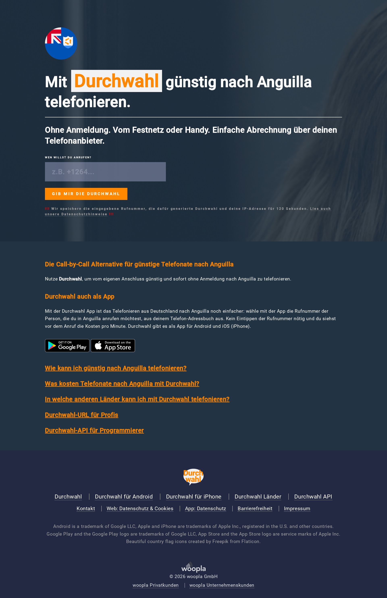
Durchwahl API (313, 496)
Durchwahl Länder (258, 496)
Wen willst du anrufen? (68, 157)
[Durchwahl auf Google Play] (67, 350)
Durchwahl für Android (124, 496)
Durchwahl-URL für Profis (81, 414)
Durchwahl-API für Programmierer (94, 430)
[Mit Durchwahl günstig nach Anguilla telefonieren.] (61, 58)
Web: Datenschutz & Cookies (140, 508)
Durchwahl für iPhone (194, 496)
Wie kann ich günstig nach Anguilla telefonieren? (115, 368)
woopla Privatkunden (156, 585)
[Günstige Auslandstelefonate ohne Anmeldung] (193, 484)
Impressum (297, 508)
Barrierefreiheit (255, 508)
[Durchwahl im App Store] (113, 350)
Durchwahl (68, 496)
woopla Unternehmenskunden (221, 585)
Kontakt (86, 508)
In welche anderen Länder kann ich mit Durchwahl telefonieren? (137, 399)
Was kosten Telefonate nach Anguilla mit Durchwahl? (122, 383)
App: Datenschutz (205, 508)
